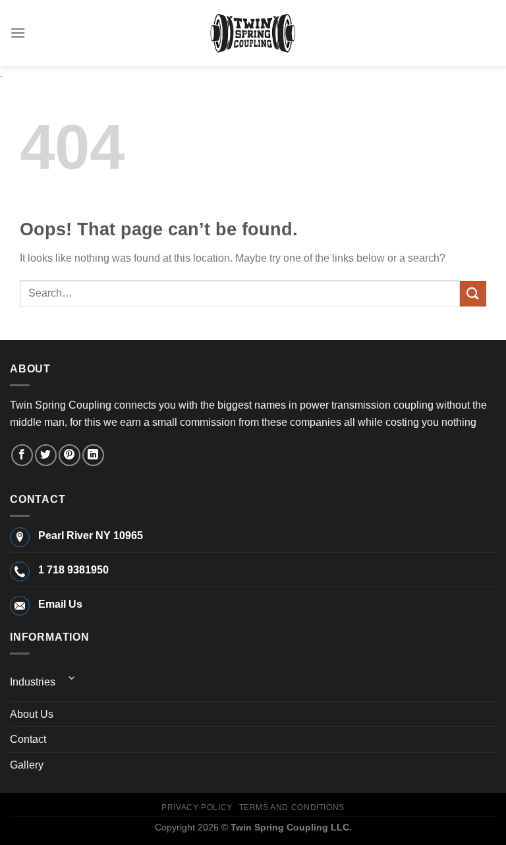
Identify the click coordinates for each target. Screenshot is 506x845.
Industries (32, 681)
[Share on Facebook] (22, 455)
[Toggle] (71, 678)
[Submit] (473, 293)
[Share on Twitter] (46, 455)
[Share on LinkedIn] (93, 455)
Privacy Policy (197, 807)
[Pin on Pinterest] (69, 455)
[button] (18, 32)
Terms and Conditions (292, 807)
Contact (28, 739)
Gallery (26, 765)
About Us (31, 714)
